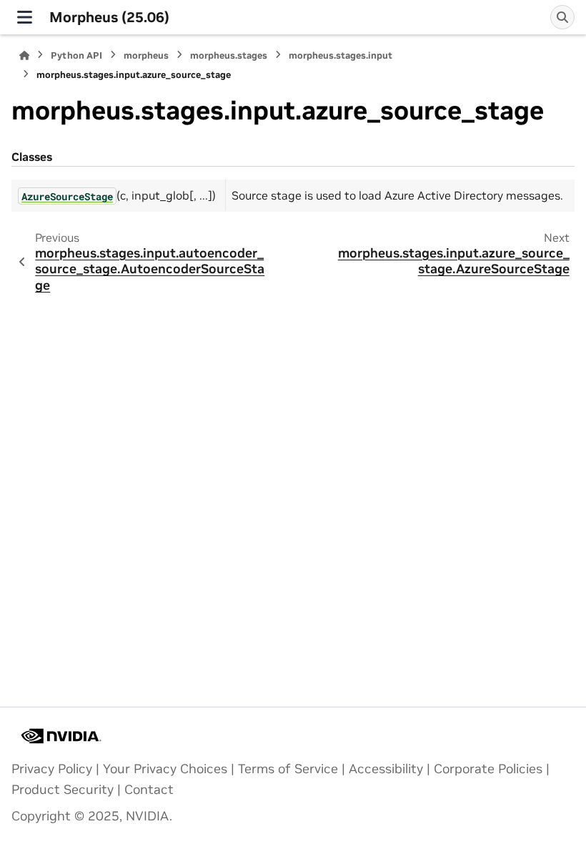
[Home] (24, 55)
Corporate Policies (488, 769)
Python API (76, 55)
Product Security (62, 790)
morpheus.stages (228, 55)
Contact (149, 790)
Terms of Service (288, 769)
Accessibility (386, 769)
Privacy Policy (51, 769)
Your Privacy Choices (165, 769)
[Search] (562, 17)
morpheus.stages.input (340, 55)
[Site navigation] (24, 17)
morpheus (146, 55)
